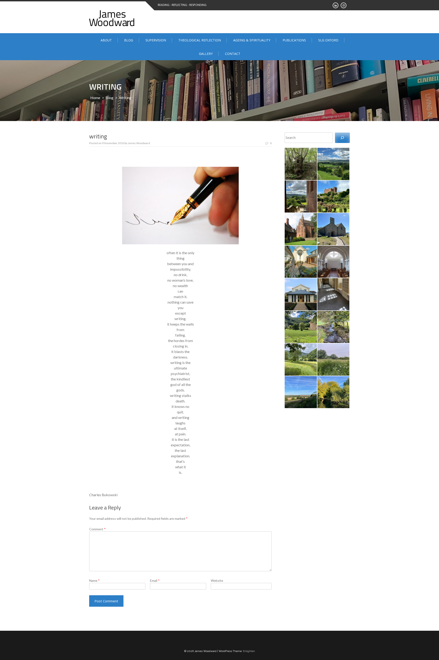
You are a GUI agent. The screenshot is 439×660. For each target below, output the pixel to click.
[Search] (342, 137)
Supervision (155, 40)
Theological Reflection (199, 40)
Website (217, 580)
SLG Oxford (328, 40)
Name (94, 580)
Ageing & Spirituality (251, 40)
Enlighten (249, 651)
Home (95, 97)
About (106, 40)
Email (155, 580)
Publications (294, 40)
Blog (128, 40)
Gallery (206, 53)
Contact (232, 53)
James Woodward (139, 143)
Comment (97, 529)
